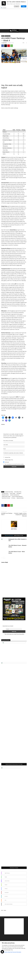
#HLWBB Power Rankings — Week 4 (7, 514)
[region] (14, 947)
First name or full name (8, 440)
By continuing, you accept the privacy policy (14, 464)
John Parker (4, 42)
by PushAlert (4, 7)
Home (2, 33)
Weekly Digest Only (9, 459)
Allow (24, 6)
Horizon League (12, 493)
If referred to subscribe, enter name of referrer (13, 452)
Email (4, 448)
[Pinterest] (8, 45)
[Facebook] (2, 45)
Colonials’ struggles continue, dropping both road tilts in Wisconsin (20, 515)
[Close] (26, 942)
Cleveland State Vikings (9, 491)
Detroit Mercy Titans (17, 491)
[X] (5, 45)
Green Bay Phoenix (5, 493)
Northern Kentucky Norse (14, 494)
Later (17, 6)
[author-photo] (14, 527)
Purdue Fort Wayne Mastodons (17, 496)
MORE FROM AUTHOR (18, 535)
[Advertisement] (14, 14)
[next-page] (4, 558)
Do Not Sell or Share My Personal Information (11, 952)
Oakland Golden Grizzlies (6, 496)
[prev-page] (2, 558)
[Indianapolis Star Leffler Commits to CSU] (4, 540)
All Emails (7, 462)
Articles (6, 33)
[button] (2, 31)
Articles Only (7, 457)
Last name (5, 444)
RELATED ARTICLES (9, 535)
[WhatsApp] (11, 45)
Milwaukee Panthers (5, 494)
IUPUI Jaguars (19, 493)
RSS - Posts (3, 910)
